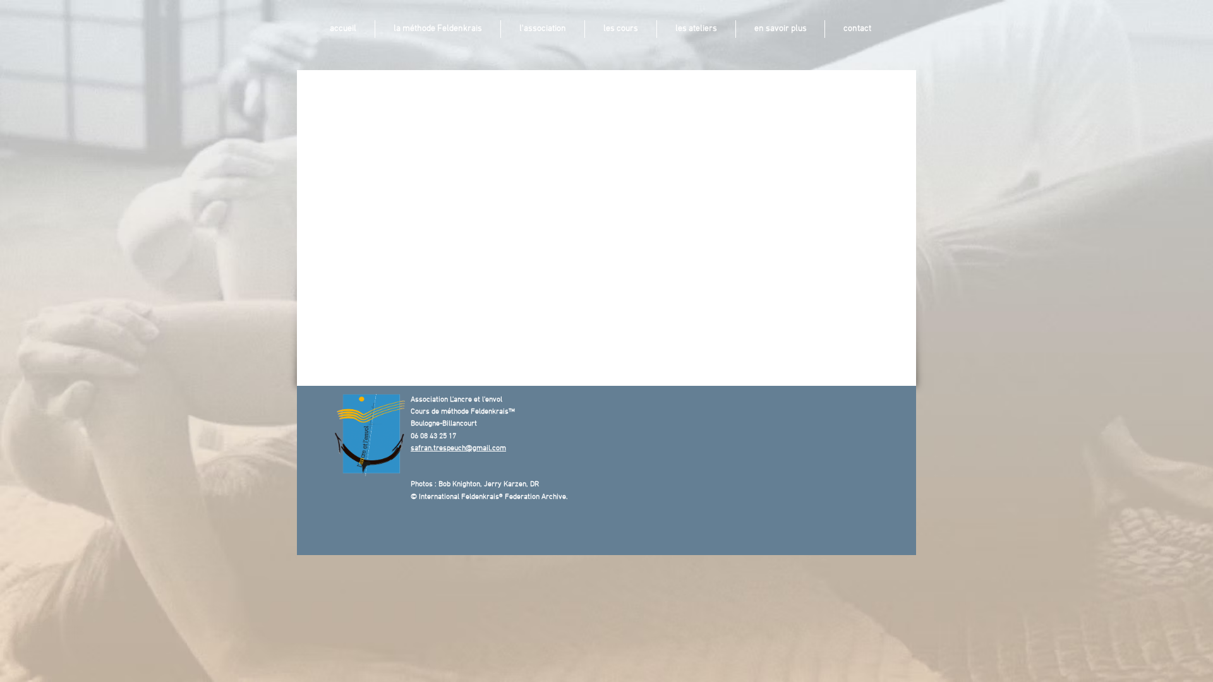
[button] (437, 29)
